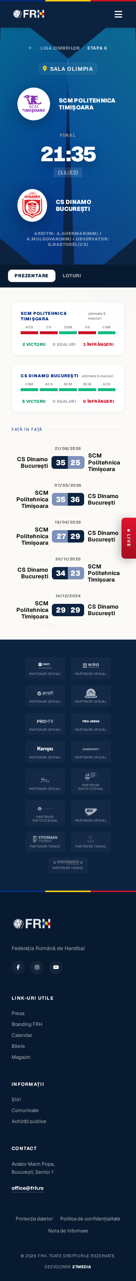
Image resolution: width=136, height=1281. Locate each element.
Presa (18, 1013)
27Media (81, 1266)
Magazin (21, 1057)
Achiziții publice (29, 1121)
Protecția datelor (34, 1218)
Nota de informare (68, 1230)
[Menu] (118, 14)
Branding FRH (27, 1024)
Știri (16, 1099)
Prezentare (32, 276)
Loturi (72, 276)
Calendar (22, 1035)
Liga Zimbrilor (60, 48)
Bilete (18, 1046)
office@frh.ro (28, 1188)
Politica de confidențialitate (90, 1218)
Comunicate (25, 1110)
